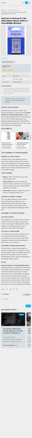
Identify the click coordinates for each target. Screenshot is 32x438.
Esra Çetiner (4, 57)
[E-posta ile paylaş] (14, 289)
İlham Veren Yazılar (13, 10)
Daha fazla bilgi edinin (9, 345)
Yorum (28, 306)
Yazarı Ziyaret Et (4, 59)
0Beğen (27, 294)
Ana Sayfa (3, 10)
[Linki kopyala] (17, 289)
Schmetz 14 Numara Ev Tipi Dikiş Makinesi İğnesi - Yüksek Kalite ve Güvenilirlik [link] (14, 13)
